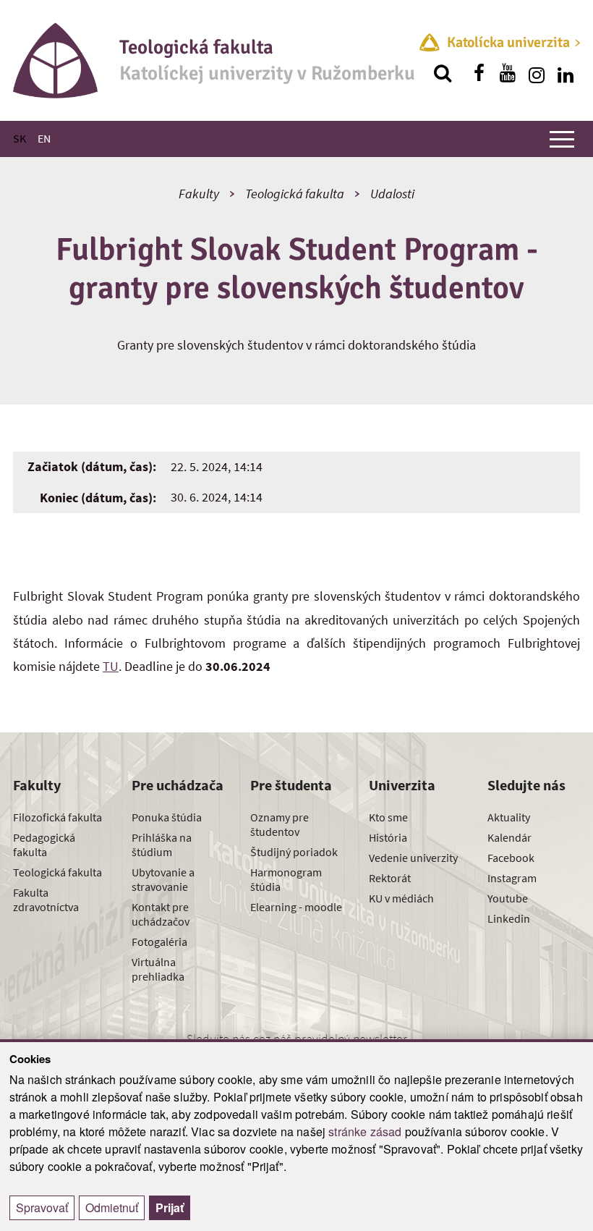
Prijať (169, 1207)
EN (44, 138)
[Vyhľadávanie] (442, 73)
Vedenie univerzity (413, 857)
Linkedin (508, 918)
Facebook (510, 857)
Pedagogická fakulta (44, 844)
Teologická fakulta (294, 193)
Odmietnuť (111, 1207)
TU (111, 666)
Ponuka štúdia (167, 817)
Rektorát (390, 878)
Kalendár (509, 837)
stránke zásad (364, 1131)
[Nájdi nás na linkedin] (565, 73)
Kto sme (388, 817)
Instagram (512, 878)
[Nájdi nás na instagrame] (536, 73)
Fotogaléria (159, 941)
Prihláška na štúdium (162, 844)
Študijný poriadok (294, 852)
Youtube (507, 898)
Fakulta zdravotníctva (46, 899)
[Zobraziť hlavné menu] (562, 139)
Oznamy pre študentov (279, 824)
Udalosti (392, 193)
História (388, 837)
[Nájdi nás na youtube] (507, 73)
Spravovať (42, 1207)
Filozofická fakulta (57, 817)
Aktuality (508, 817)
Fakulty (199, 193)
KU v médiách (401, 898)
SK (19, 138)
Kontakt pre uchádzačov (160, 914)
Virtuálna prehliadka (158, 969)
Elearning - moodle (296, 907)
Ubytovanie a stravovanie (163, 879)
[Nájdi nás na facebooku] (478, 73)
